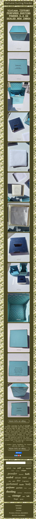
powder (12, 473)
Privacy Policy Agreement (18, 513)
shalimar (19, 492)
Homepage (18, 505)
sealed (9, 477)
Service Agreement (18, 515)
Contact (18, 510)
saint (23, 468)
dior (19, 480)
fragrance (25, 481)
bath (27, 474)
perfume (10, 487)
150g (9, 496)
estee (23, 496)
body (28, 484)
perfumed (12, 483)
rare (24, 477)
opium (8, 468)
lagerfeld (28, 468)
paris (14, 481)
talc (28, 496)
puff (19, 468)
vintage (16, 495)
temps (25, 488)
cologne (23, 470)
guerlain (19, 488)
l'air (14, 468)
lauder (21, 484)
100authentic (27, 492)
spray (22, 499)
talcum (18, 478)
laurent (21, 474)
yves (29, 478)
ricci (12, 470)
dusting (11, 491)
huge (16, 499)
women (29, 488)
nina (10, 481)
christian (17, 470)
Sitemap (18, 508)
